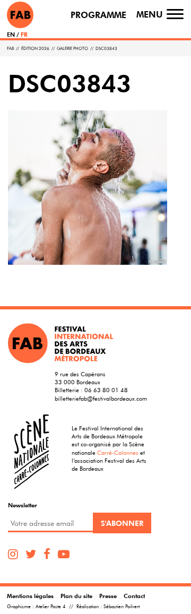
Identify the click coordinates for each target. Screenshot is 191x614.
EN (11, 34)
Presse (108, 596)
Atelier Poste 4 (51, 606)
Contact (134, 596)
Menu (149, 14)
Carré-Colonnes (117, 452)
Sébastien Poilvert (121, 606)
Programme (98, 15)
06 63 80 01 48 (106, 390)
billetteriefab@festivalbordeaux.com (101, 398)
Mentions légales (30, 596)
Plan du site (76, 596)
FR (24, 34)
